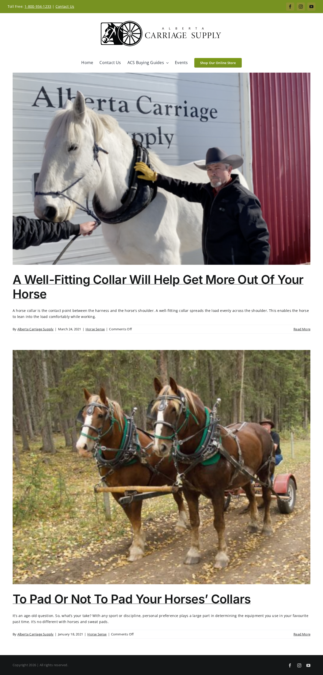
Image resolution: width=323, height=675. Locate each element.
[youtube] (311, 7)
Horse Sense (95, 329)
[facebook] (290, 7)
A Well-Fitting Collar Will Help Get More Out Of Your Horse (158, 287)
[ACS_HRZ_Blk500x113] (161, 21)
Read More (301, 329)
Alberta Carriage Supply (35, 329)
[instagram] (301, 7)
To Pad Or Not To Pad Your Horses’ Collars (132, 599)
